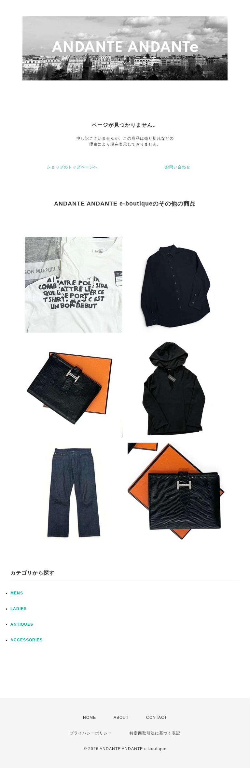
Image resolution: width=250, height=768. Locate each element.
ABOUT (121, 717)
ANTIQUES (21, 624)
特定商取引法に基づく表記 (155, 733)
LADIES (18, 608)
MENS (16, 593)
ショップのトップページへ (72, 167)
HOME (89, 717)
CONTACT (156, 717)
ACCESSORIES (26, 640)
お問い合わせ (177, 167)
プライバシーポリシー (91, 733)
